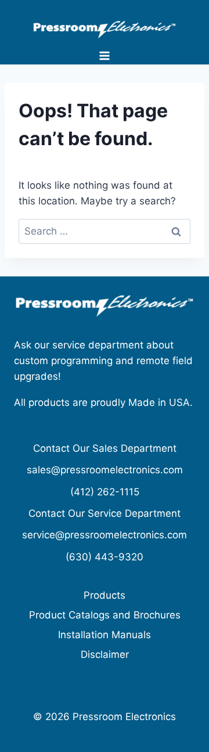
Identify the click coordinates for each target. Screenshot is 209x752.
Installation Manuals (104, 635)
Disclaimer (105, 654)
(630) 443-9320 (104, 557)
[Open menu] (105, 55)
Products (104, 595)
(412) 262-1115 (104, 492)
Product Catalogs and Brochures (105, 615)
